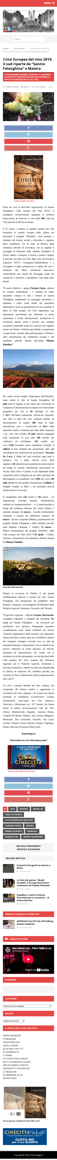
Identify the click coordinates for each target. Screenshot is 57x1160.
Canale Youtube (18, 939)
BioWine (24, 809)
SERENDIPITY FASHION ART (16, 1068)
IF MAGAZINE (9, 1038)
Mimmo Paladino (13, 831)
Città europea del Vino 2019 (19, 820)
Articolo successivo (28, 849)
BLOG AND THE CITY (13, 1048)
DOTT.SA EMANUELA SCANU (17, 1062)
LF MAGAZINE (10, 1071)
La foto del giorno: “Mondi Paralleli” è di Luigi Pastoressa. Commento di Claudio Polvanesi (33, 883)
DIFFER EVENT (10, 1078)
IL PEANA (7, 1055)
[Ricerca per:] (28, 39)
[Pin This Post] (28, 141)
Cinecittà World (13, 814)
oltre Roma (39, 86)
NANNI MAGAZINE (12, 1035)
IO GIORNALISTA (11, 1052)
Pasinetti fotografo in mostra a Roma (33, 866)
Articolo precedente (28, 846)
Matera (30, 825)
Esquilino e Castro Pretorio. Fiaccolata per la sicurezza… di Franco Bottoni (33, 898)
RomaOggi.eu (11, 837)
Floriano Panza (13, 825)
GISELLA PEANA (10, 1045)
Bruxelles (38, 809)
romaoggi (32, 831)
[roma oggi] (28, 21)
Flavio (26, 86)
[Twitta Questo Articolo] (28, 134)
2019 (12, 809)
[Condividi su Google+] (28, 148)
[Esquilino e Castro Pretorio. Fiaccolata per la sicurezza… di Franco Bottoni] (9, 900)
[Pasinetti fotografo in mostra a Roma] (9, 871)
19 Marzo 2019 (12, 86)
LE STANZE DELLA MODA (15, 1058)
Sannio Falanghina (33, 837)
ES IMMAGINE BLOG (13, 1075)
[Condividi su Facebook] (28, 128)
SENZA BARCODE (11, 1042)
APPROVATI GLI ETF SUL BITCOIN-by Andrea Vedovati (35, 922)
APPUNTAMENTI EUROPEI (15, 1065)
